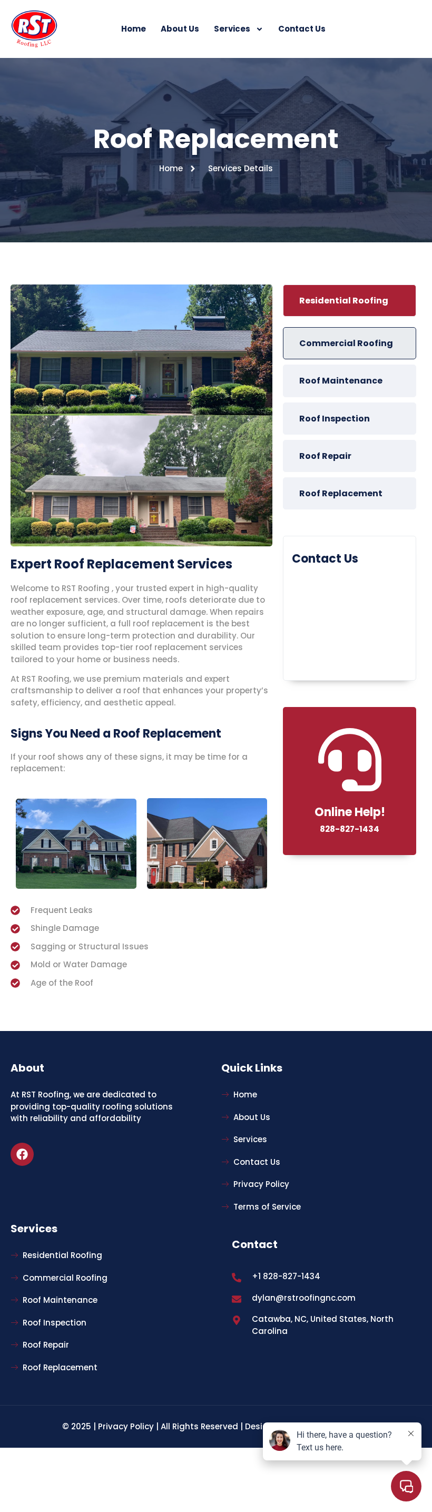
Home (133, 28)
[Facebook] (22, 1154)
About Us (180, 28)
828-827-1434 (349, 828)
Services (232, 28)
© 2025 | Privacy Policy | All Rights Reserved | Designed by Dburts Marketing (216, 1426)
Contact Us (302, 28)
